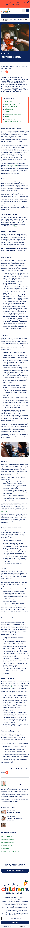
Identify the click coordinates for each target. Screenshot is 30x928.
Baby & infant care (18, 19)
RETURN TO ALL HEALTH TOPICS (20, 768)
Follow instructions (10, 105)
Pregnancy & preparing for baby (10, 851)
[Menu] (27, 10)
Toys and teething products (13, 121)
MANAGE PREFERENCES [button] (15, 918)
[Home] (1, 19)
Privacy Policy (11, 926)
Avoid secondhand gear (11, 106)
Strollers (7, 116)
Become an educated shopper (13, 103)
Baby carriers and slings (11, 118)
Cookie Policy (4, 926)
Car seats (7, 111)
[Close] (28, 2)
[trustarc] (26, 926)
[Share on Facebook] (6, 71)
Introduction (8, 101)
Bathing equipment (10, 120)
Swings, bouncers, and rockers (13, 115)
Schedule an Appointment (15, 870)
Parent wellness (5, 848)
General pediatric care (7, 839)
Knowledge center (8, 19)
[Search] (23, 10)
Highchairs (8, 113)
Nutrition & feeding (6, 845)
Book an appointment (15, 16)
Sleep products (9, 110)
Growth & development (7, 842)
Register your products (11, 108)
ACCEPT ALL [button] (15, 922)
